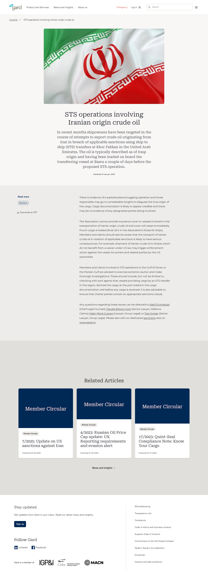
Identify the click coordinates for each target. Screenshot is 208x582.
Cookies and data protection (148, 562)
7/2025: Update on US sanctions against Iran (43, 443)
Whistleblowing (142, 506)
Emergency (122, 7)
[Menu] (196, 7)
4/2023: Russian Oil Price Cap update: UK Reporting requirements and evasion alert (103, 439)
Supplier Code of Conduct (147, 534)
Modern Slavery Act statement (149, 548)
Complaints (140, 520)
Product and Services (37, 7)
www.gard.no (87, 322)
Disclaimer (140, 555)
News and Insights (63, 7)
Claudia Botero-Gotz (118, 309)
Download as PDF (28, 212)
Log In (134, 7)
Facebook (41, 547)
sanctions (149, 318)
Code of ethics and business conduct (153, 527)
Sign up (20, 524)
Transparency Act (143, 513)
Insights (13, 19)
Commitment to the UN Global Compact (154, 541)
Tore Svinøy (151, 313)
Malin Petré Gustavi (101, 313)
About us (82, 7)
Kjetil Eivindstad (160, 304)
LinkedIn (23, 547)
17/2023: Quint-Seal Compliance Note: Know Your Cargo (161, 441)
